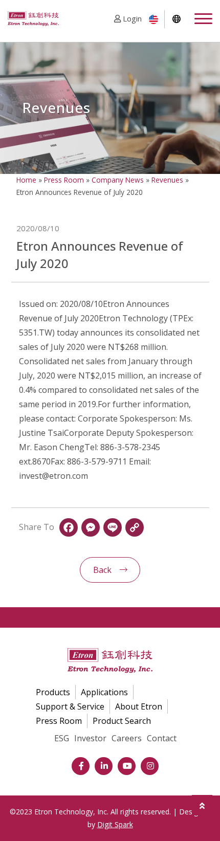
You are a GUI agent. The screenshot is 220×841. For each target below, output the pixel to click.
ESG (61, 738)
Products (53, 692)
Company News (118, 180)
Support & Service (70, 706)
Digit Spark (115, 824)
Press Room (64, 180)
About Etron (138, 706)
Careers (127, 738)
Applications (104, 692)
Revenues (167, 180)
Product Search (122, 720)
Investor (90, 738)
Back (102, 570)
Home (26, 180)
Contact (162, 738)
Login (131, 18)
